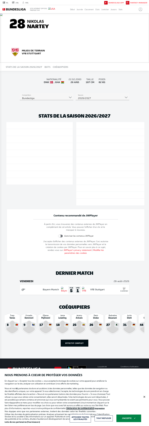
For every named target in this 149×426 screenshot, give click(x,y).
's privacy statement (77, 250)
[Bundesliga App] (106, 2)
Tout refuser (103, 418)
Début (72, 9)
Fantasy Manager (138, 2)
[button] (139, 9)
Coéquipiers (60, 66)
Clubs (97, 9)
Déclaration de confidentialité (80, 408)
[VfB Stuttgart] (15, 51)
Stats (121, 9)
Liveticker (105, 9)
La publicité (102, 367)
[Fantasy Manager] (127, 2)
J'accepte (127, 418)
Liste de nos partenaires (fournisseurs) (22, 422)
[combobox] (46, 98)
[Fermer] (144, 397)
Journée (80, 9)
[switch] (60, 236)
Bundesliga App (116, 2)
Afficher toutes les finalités (80, 418)
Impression (99, 408)
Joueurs (114, 9)
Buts (47, 66)
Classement (89, 9)
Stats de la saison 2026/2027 (24, 66)
